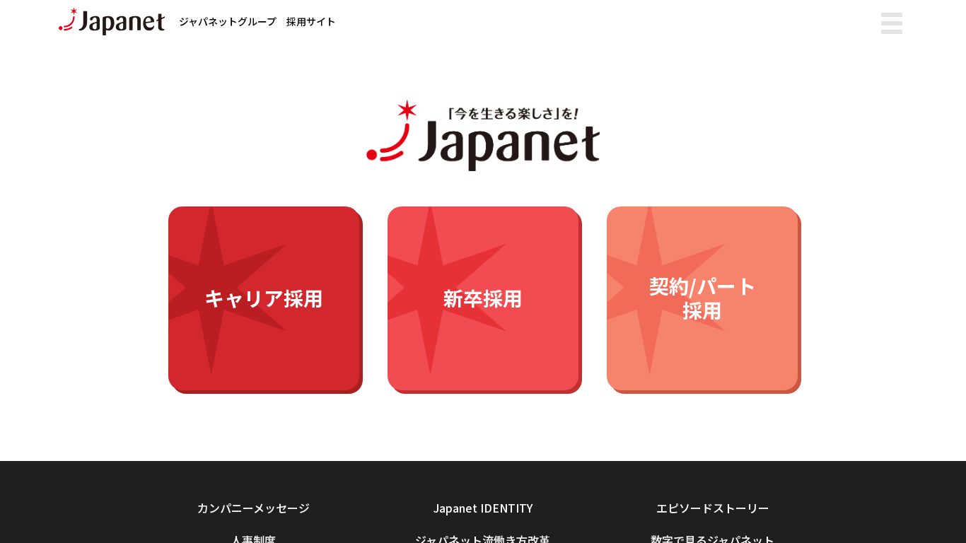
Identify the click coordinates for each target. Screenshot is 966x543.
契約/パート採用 (702, 298)
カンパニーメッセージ (253, 507)
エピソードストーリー (712, 507)
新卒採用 (483, 298)
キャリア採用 (263, 298)
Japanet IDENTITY (483, 507)
